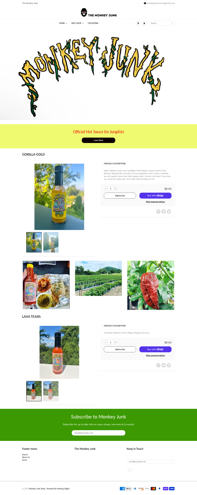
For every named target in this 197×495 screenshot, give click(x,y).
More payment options (155, 202)
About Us (26, 457)
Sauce (24, 460)
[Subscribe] (121, 433)
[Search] (172, 23)
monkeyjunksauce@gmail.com (161, 3)
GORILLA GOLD (33, 154)
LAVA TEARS (31, 316)
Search (25, 454)
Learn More (98, 140)
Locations (93, 23)
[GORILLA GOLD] (59, 196)
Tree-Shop (76, 23)
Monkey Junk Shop (37, 488)
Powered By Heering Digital (58, 488)
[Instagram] (129, 470)
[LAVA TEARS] (59, 352)
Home (62, 23)
